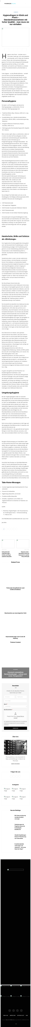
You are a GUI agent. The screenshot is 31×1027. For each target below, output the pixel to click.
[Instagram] (17, 1010)
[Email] (20, 49)
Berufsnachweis (8, 709)
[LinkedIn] (24, 49)
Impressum (13, 1015)
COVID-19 (16, 12)
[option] (15, 662)
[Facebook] (9, 1010)
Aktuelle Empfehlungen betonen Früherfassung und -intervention (20, 836)
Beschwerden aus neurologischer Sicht (15, 613)
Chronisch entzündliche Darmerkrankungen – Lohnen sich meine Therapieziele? (15, 674)
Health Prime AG (10, 1019)
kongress (15, 669)
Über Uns (5, 1015)
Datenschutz (20, 1015)
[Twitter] (13, 1010)
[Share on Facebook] (6, 49)
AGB (27, 1015)
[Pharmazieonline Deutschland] (10, 3)
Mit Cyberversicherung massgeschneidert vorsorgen (20, 817)
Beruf (5, 704)
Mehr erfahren (15, 763)
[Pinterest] (15, 49)
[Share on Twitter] (11, 49)
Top (16, 1024)
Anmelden (15, 728)
